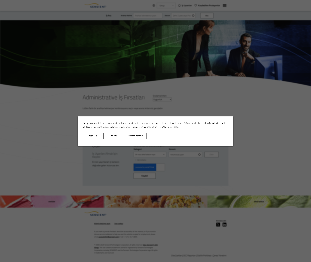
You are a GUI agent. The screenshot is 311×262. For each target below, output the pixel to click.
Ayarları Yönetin (135, 135)
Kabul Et (93, 135)
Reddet (113, 135)
